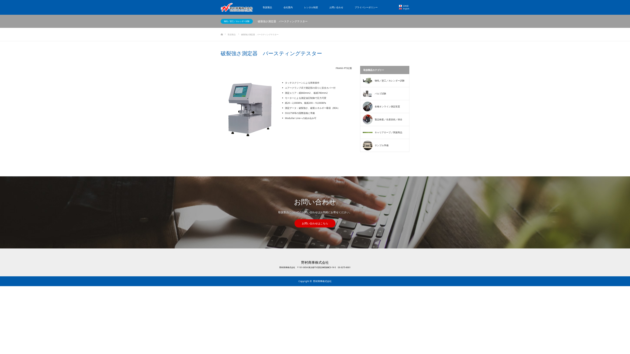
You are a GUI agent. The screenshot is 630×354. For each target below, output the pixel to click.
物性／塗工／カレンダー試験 (237, 21)
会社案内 (288, 7)
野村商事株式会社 (315, 262)
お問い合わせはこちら (315, 223)
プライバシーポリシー (366, 7)
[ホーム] (222, 29)
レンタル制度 (311, 7)
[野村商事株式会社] (237, 7)
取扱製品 (267, 7)
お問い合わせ (336, 7)
